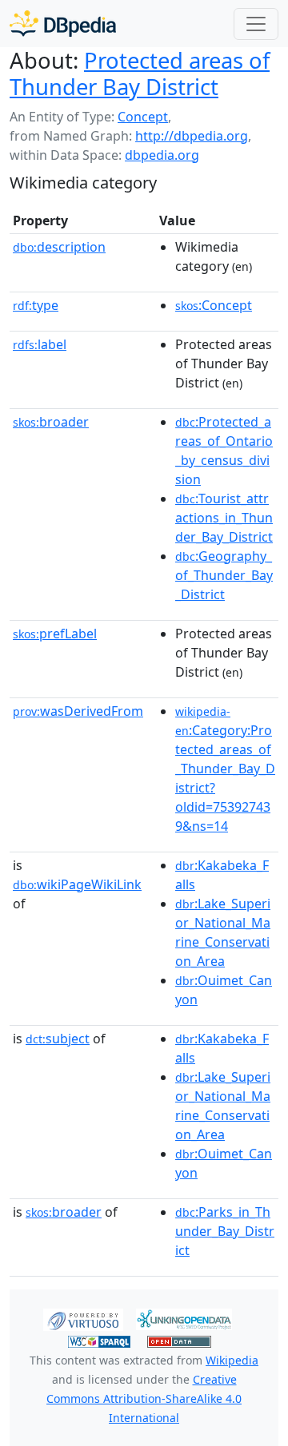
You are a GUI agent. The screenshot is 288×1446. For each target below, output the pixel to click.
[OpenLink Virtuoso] (83, 1318)
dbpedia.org (162, 155)
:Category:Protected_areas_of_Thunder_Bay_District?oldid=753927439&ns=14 (225, 769)
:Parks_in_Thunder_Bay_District (224, 1231)
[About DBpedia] (63, 23)
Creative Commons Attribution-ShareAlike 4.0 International (144, 1398)
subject (58, 1038)
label (39, 344)
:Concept (213, 305)
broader (51, 422)
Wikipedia (232, 1360)
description (59, 247)
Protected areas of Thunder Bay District (140, 73)
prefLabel (55, 633)
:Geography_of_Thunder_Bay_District (224, 575)
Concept (143, 116)
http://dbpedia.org (191, 136)
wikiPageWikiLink (77, 884)
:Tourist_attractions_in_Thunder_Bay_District (224, 518)
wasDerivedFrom (78, 711)
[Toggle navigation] (256, 24)
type (35, 305)
